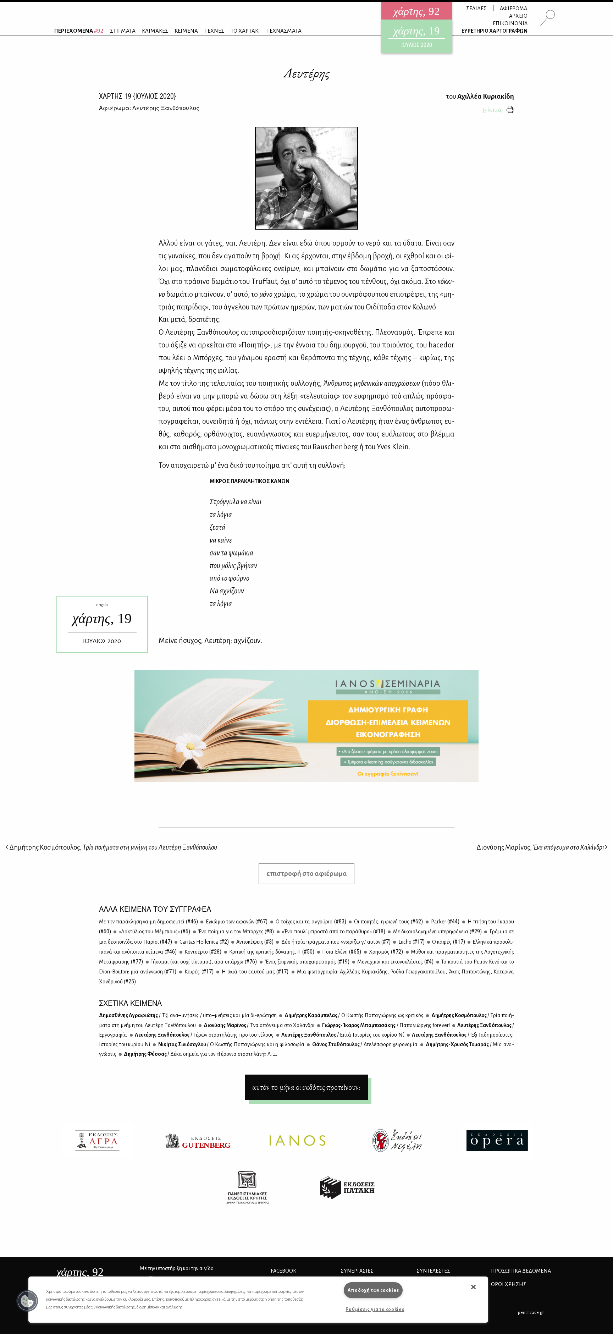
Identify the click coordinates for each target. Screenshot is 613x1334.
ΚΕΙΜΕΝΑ (186, 31)
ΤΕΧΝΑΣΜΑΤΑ (284, 31)
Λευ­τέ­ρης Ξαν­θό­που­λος (204, 1035)
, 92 (80, 1272)
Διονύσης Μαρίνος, (540, 847)
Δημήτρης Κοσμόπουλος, (112, 847)
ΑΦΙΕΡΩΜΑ (513, 8)
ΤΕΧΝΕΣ (214, 31)
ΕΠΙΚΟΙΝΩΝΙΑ (510, 23)
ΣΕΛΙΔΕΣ (476, 8)
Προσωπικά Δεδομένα (521, 1271)
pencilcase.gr (531, 1312)
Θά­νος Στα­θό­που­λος (364, 1044)
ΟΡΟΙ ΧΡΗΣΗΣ (508, 1284)
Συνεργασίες (357, 1271)
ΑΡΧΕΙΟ (518, 16)
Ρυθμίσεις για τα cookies (375, 1309)
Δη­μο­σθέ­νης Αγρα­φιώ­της (188, 1015)
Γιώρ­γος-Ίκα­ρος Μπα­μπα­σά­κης (385, 1025)
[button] (27, 1301)
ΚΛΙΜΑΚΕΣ (155, 31)
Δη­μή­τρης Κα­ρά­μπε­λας (353, 1015)
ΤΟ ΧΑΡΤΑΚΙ (245, 31)
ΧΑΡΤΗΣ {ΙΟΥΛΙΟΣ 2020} (137, 96)
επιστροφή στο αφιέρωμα (306, 873)
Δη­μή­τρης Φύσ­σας (200, 1054)
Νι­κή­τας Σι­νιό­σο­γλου (230, 1044)
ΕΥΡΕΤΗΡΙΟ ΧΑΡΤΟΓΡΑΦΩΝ (495, 31)
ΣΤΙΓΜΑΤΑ (123, 31)
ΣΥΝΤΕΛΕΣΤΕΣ (433, 1271)
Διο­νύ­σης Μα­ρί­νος (259, 1025)
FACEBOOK (283, 1271)
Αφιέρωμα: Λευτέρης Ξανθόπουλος (149, 108)
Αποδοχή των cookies (373, 1290)
